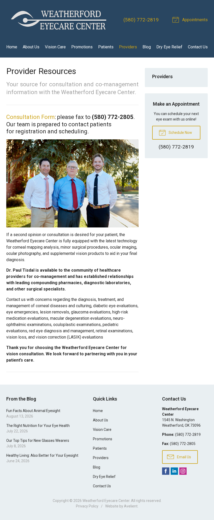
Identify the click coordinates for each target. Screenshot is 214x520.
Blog (146, 46)
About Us (31, 46)
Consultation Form (30, 117)
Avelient (131, 506)
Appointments (194, 19)
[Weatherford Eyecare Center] (58, 19)
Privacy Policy (87, 506)
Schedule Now (180, 132)
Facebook (165, 471)
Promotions (82, 46)
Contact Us (198, 46)
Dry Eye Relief (169, 46)
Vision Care (55, 46)
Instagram (183, 471)
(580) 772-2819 (141, 20)
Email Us (183, 457)
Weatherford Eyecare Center (105, 501)
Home (11, 46)
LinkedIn (174, 471)
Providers (128, 46)
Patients (106, 46)
